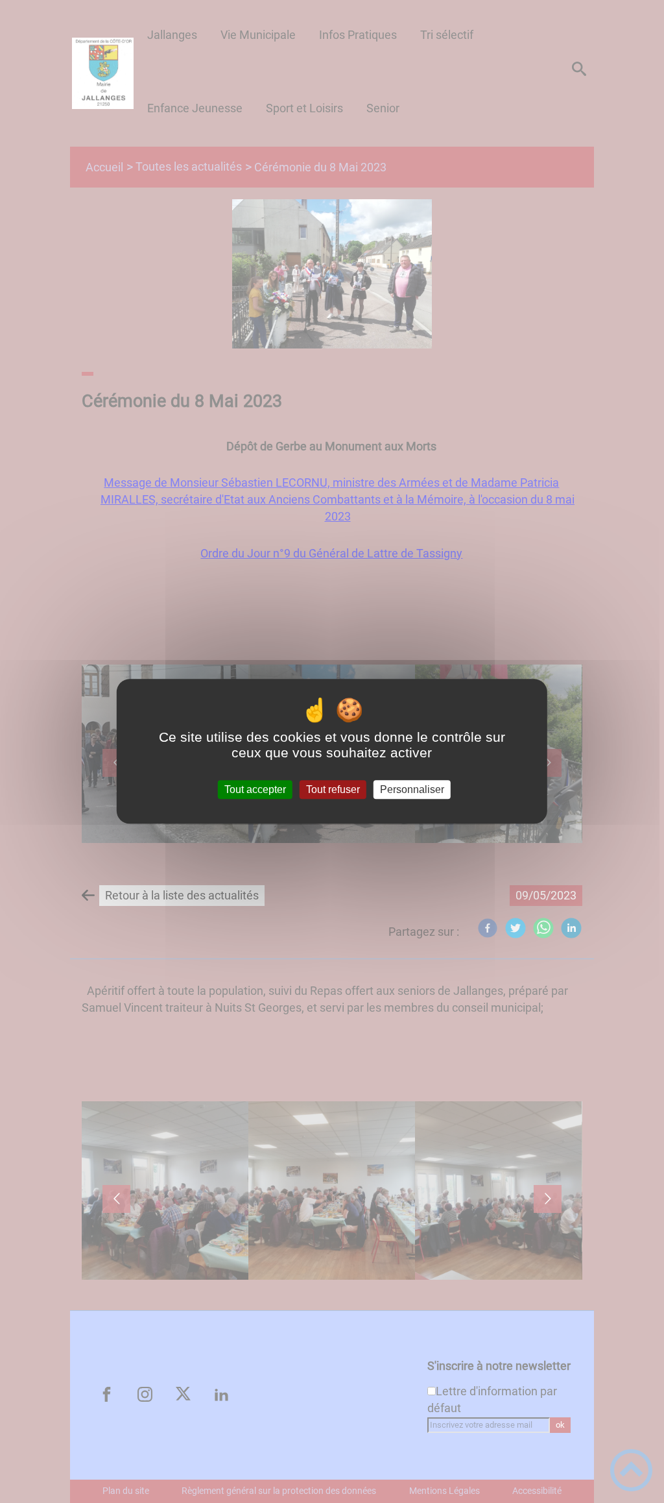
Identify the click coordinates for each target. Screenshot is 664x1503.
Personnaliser (412, 789)
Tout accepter (255, 789)
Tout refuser (333, 789)
